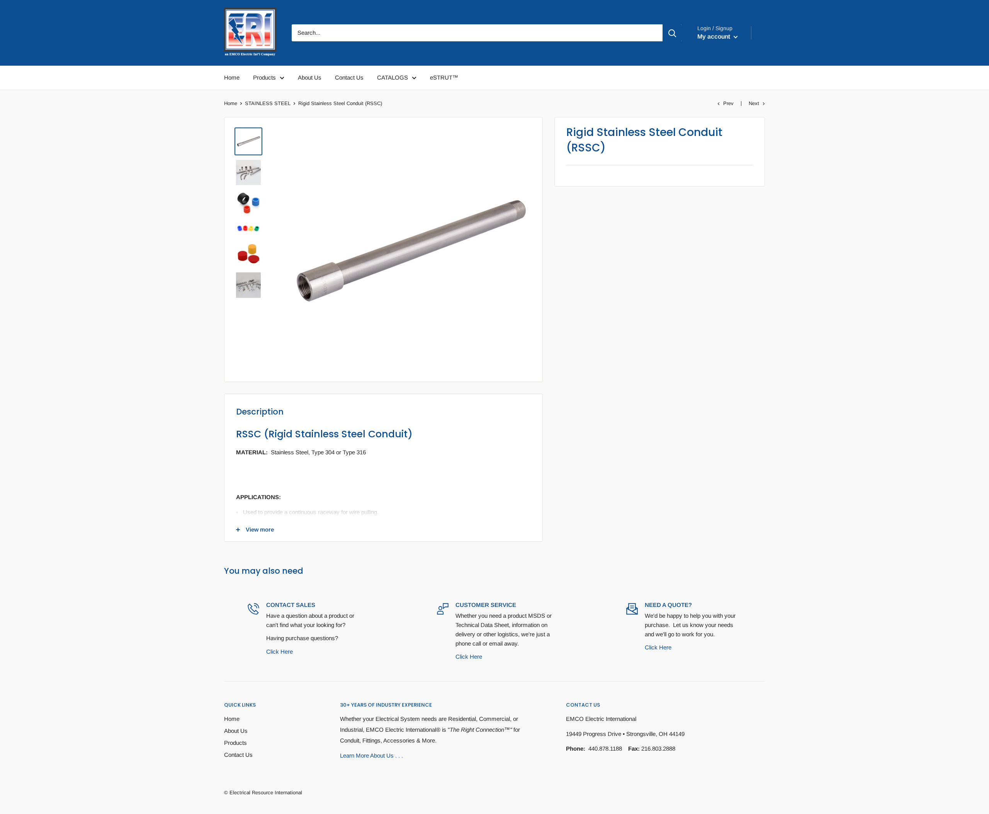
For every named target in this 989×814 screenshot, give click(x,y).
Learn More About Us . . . (371, 755)
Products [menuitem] (264, 77)
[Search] (672, 32)
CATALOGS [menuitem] (392, 77)
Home (230, 103)
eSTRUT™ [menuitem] (444, 77)
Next (754, 103)
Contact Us (238, 754)
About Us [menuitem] (309, 77)
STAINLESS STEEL (268, 103)
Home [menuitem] (232, 77)
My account (714, 36)
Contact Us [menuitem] (349, 77)
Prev (728, 103)
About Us (236, 730)
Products (235, 742)
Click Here (279, 651)
